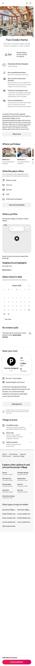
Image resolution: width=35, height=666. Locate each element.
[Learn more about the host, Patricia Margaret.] (4, 65)
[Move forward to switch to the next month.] (29, 285)
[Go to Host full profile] (16, 364)
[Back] (3, 3)
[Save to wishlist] (30, 3)
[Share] (27, 3)
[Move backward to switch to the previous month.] (4, 285)
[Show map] (16, 238)
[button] (29, 293)
